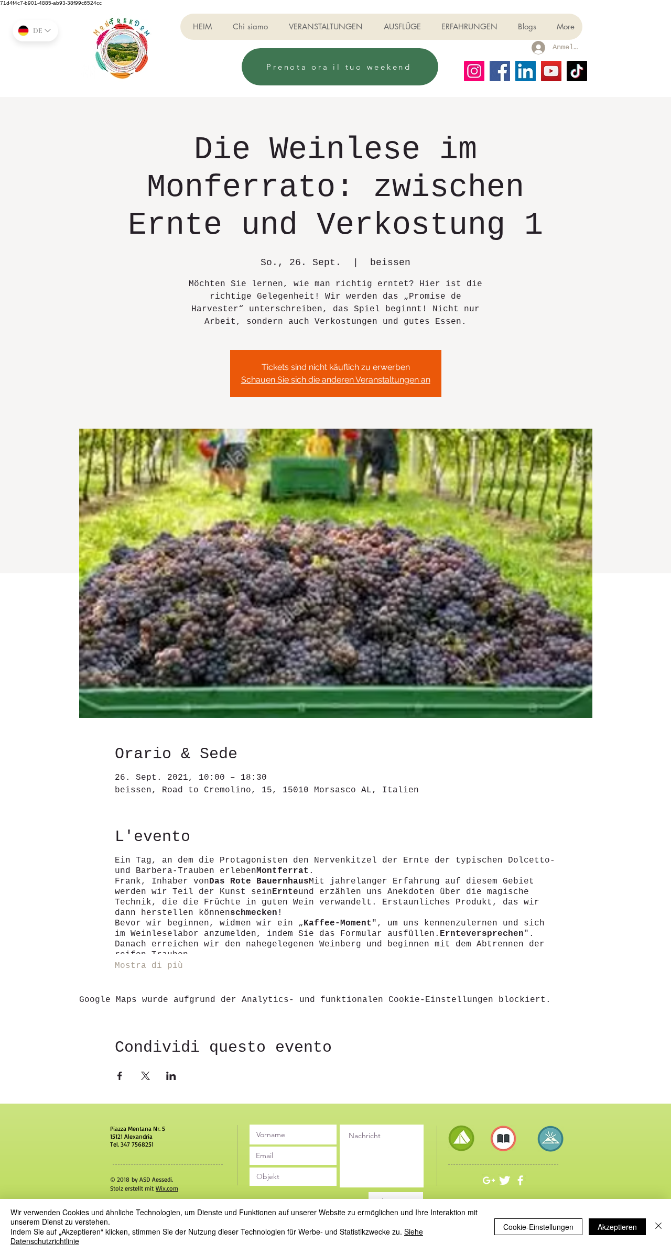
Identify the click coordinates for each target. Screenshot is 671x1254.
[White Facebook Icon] (520, 1180)
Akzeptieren (617, 1227)
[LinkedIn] (525, 71)
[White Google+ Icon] (488, 1180)
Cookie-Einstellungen (538, 1227)
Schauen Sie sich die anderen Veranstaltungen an (335, 380)
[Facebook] (500, 71)
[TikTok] (577, 71)
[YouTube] (551, 71)
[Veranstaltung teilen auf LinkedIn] (171, 1076)
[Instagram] (474, 71)
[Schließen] (658, 1226)
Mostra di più (149, 966)
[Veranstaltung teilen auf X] (145, 1076)
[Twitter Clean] (504, 1180)
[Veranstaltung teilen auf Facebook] (120, 1076)
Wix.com (167, 1188)
